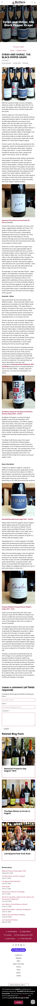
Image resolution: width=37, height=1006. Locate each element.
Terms (18, 970)
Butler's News (22, 50)
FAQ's (18, 961)
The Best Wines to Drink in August (13, 876)
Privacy (18, 967)
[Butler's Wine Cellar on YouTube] (24, 945)
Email (4, 703)
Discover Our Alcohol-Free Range (13, 892)
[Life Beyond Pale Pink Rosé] (18, 836)
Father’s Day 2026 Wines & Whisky (13, 915)
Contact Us (18, 955)
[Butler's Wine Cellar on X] (21, 945)
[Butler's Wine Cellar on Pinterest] (18, 945)
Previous (16, 47)
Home (12, 50)
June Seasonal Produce (10, 920)
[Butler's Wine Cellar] (18, 2)
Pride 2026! (6, 886)
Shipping (18, 958)
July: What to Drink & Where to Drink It (15, 904)
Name (4, 696)
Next (22, 47)
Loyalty (18, 975)
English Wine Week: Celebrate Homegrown (16, 909)
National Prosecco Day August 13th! (14, 871)
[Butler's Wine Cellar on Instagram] (16, 945)
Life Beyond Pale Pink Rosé (11, 881)
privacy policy (23, 995)
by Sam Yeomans (6, 63)
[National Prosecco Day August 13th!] (18, 751)
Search (18, 972)
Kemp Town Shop (18, 964)
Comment (6, 711)
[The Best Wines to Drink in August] (18, 794)
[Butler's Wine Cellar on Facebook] (13, 945)
